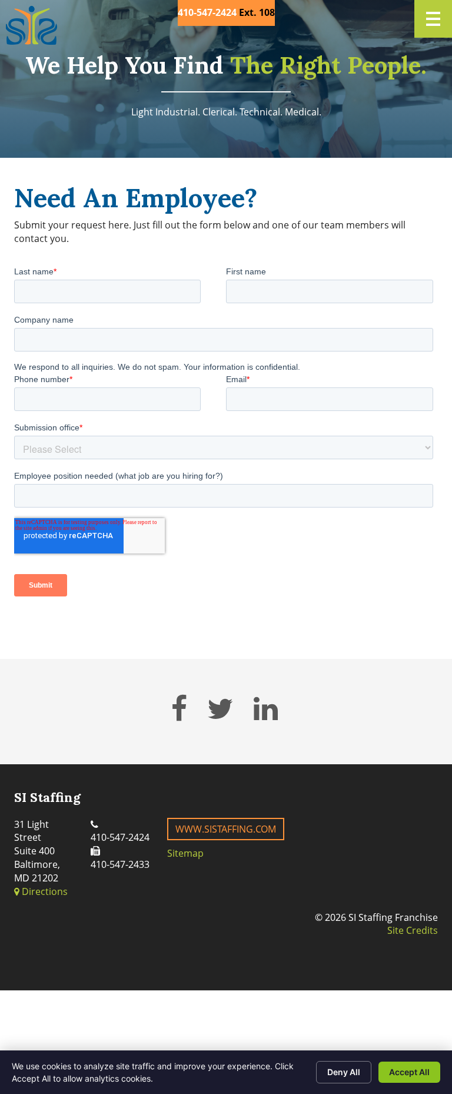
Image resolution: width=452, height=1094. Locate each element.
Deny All (343, 1072)
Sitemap (185, 853)
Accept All (409, 1072)
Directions (43, 891)
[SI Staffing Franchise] (31, 25)
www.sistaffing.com (225, 829)
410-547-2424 (207, 12)
